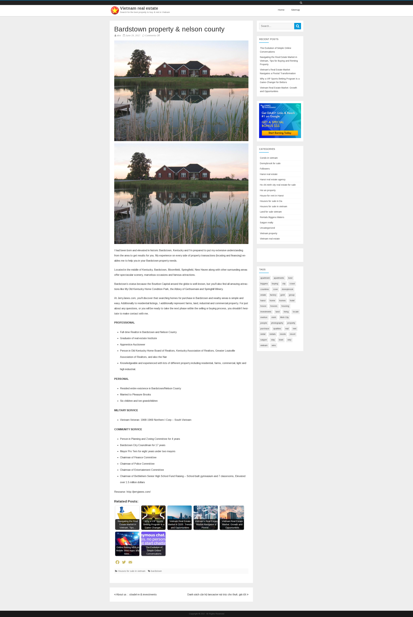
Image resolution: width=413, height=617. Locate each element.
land (278, 311)
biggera (264, 283)
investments (265, 311)
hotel (292, 300)
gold (282, 295)
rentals (273, 334)
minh (274, 317)
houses (273, 306)
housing (285, 306)
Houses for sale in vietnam (131, 571)
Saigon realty (266, 222)
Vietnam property (268, 233)
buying (275, 283)
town (281, 339)
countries (264, 289)
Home (281, 9)
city (283, 283)
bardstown (156, 571)
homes (282, 300)
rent (294, 328)
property (291, 323)
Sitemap (295, 9)
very (289, 339)
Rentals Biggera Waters (272, 217)
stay (273, 339)
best (290, 278)
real (287, 328)
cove (275, 289)
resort (292, 334)
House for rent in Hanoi (272, 195)
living (286, 311)
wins (274, 345)
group (292, 295)
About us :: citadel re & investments (136, 594)
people (263, 323)
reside (283, 334)
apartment (265, 278)
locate (295, 311)
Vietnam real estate (139, 8)
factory (273, 295)
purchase (264, 328)
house (263, 306)
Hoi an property (268, 190)
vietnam (263, 345)
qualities (277, 328)
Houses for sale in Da (271, 201)
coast (292, 283)
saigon (263, 339)
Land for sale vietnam (271, 211)
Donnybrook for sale (270, 163)
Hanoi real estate (268, 174)
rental (262, 334)
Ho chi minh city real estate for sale (278, 185)
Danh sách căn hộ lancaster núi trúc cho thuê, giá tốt (217, 594)
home (272, 300)
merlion (263, 317)
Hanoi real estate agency (273, 179)
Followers (265, 168)
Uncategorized (267, 228)
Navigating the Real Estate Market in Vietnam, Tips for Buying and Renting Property (279, 61)
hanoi (263, 300)
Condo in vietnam (269, 158)
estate (263, 295)
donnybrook (287, 289)
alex (119, 35)
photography (277, 323)
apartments (279, 278)
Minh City (284, 317)
